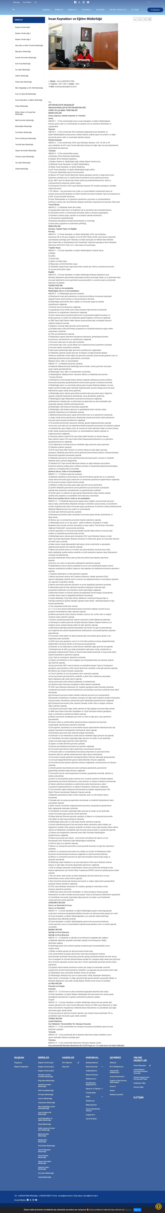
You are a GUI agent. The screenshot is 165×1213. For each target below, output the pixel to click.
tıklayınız (128, 1210)
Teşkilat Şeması (91, 1071)
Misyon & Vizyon (92, 1075)
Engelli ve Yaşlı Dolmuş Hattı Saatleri (118, 1081)
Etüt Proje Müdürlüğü (23, 64)
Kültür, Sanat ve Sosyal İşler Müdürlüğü (25, 113)
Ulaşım (112, 1090)
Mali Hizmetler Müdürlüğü (24, 120)
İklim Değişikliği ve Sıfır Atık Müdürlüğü (29, 88)
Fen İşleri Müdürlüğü (22, 70)
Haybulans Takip (139, 1083)
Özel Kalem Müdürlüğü (23, 132)
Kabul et (137, 1210)
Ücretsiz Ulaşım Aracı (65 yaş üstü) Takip (141, 1078)
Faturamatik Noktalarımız (114, 1071)
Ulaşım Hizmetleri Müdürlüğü (25, 151)
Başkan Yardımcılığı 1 (23, 27)
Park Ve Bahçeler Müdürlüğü (25, 138)
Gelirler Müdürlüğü (21, 76)
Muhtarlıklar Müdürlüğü (23, 126)
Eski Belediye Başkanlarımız (91, 1084)
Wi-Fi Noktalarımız (116, 1067)
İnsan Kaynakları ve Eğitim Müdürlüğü (28, 100)
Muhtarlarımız (91, 1079)
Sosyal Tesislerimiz (117, 1076)
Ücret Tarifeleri (91, 1119)
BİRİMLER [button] (59, 10)
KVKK (88, 1097)
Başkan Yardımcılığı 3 (23, 39)
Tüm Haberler (67, 1063)
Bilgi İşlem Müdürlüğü (23, 52)
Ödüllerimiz (90, 1101)
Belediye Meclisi (92, 1063)
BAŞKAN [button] (46, 10)
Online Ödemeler (140, 1065)
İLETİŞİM (135, 10)
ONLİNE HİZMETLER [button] (118, 10)
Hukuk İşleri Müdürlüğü (23, 82)
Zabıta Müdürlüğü (21, 169)
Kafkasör (113, 1063)
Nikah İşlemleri (91, 1105)
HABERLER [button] (72, 10)
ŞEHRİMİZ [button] (100, 10)
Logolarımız (90, 1115)
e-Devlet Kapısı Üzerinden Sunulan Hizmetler (140, 1071)
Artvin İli (113, 1086)
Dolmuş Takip (138, 1087)
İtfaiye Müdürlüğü (21, 106)
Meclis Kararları (92, 1067)
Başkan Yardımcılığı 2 (23, 33)
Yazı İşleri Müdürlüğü (22, 163)
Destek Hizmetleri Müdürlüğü (25, 58)
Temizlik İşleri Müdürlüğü (24, 145)
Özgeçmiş (18, 1063)
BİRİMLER (19, 20)
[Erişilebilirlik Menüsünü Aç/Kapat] (158, 1206)
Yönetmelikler (91, 1093)
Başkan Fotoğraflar (21, 1067)
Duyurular (65, 1067)
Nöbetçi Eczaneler (116, 1094)
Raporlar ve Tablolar (93, 1089)
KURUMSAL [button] (86, 10)
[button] (145, 19)
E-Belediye (155, 10)
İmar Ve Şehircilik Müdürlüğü (25, 94)
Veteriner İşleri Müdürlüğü (24, 157)
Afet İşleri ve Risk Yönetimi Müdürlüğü (29, 45)
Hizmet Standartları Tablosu (93, 1110)
